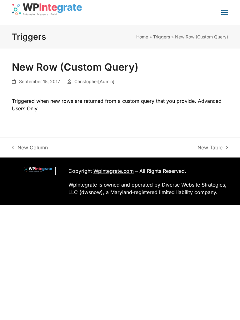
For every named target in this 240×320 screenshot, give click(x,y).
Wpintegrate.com (113, 171)
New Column (30, 147)
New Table (210, 147)
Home (142, 36)
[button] (224, 12)
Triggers (161, 36)
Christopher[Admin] (94, 81)
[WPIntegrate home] (35, 171)
